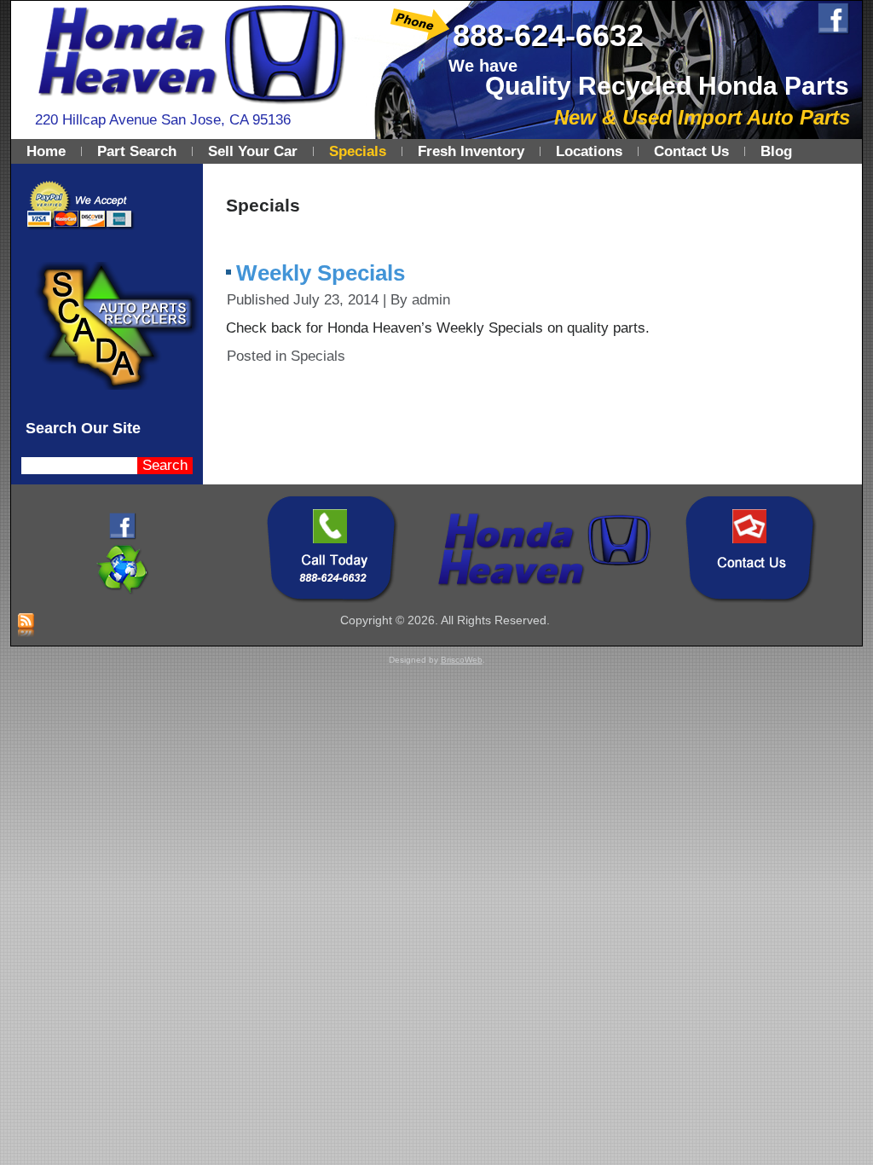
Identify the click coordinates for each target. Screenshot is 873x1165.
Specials (357, 151)
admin (431, 300)
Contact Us (691, 151)
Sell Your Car (253, 151)
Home (46, 151)
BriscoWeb (462, 659)
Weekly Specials (320, 273)
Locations (589, 151)
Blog (776, 151)
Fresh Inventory (471, 151)
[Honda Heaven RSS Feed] (26, 626)
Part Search (136, 151)
